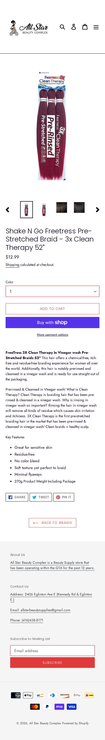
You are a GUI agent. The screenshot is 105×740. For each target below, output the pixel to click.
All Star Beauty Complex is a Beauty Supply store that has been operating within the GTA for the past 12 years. (52, 565)
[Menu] (96, 26)
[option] (26, 209)
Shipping (12, 264)
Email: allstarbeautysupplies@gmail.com (40, 610)
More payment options (52, 334)
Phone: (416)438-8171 (26, 620)
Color (9, 282)
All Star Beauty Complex (45, 723)
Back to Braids (56, 522)
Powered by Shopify (75, 723)
